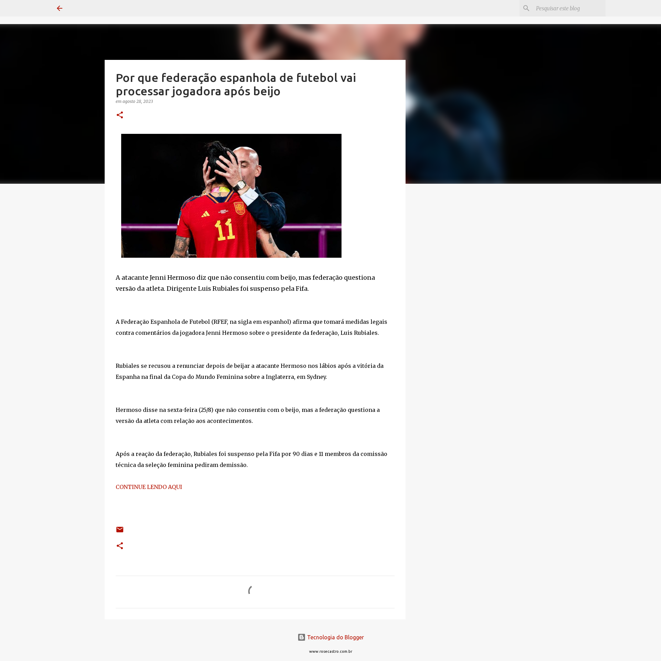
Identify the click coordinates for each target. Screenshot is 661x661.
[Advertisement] (441, 297)
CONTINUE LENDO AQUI (149, 486)
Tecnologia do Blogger (335, 637)
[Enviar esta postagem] (120, 532)
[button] (120, 115)
